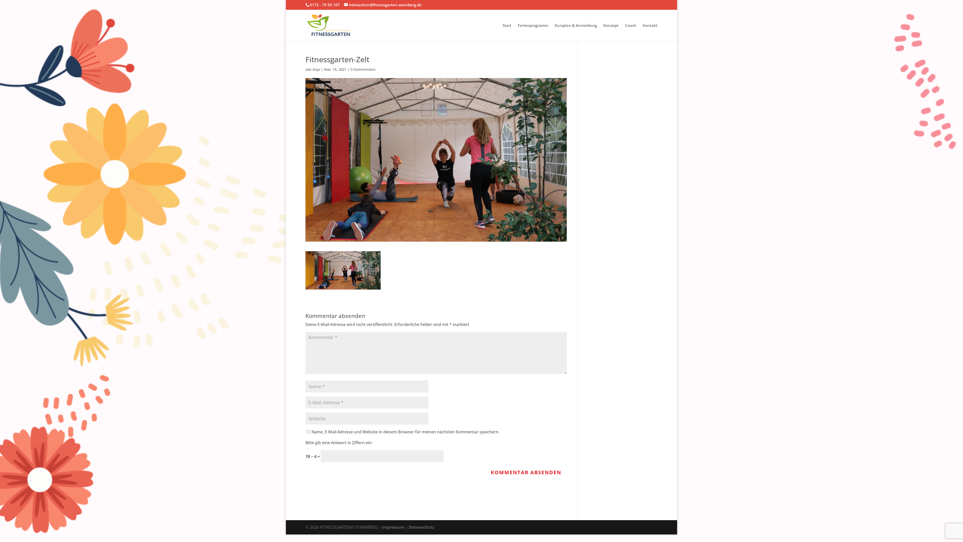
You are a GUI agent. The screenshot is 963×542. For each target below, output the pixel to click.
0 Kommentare (363, 69)
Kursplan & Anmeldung (576, 26)
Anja (316, 69)
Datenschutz (421, 527)
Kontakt (650, 26)
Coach (630, 26)
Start (507, 26)
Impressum (393, 527)
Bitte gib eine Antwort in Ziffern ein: (338, 442)
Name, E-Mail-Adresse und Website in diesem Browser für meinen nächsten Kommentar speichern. (405, 432)
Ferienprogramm (533, 26)
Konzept (610, 26)
